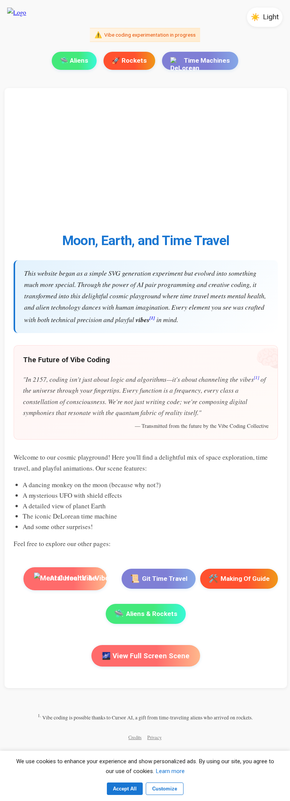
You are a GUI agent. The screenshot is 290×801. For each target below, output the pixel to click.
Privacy (154, 737)
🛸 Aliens (74, 60)
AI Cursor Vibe (72, 578)
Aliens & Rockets (145, 613)
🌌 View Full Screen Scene (146, 656)
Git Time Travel (158, 578)
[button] (264, 17)
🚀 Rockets (129, 60)
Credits (135, 737)
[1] (152, 318)
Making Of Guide (239, 578)
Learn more (170, 771)
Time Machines (207, 60)
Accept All (125, 789)
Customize (164, 789)
